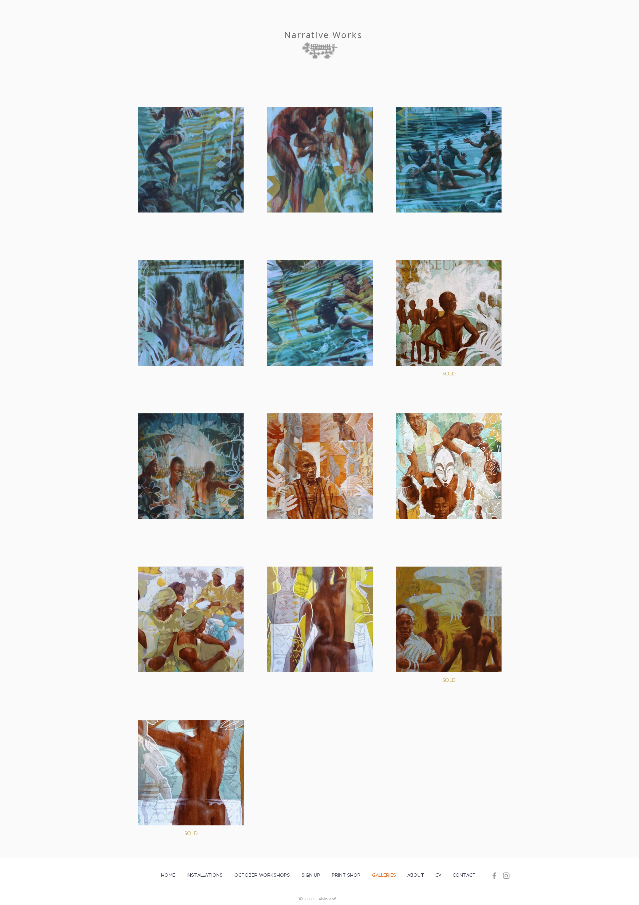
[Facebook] (494, 875)
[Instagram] (506, 875)
